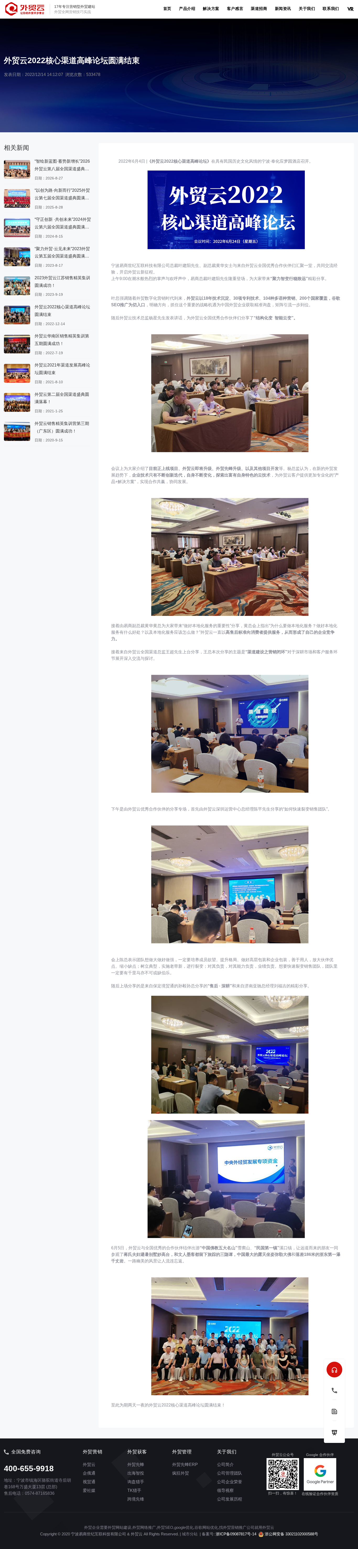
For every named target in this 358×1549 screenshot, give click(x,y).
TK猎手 (134, 1490)
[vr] (350, 8)
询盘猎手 (135, 1482)
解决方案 (211, 8)
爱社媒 (89, 1490)
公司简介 (225, 1464)
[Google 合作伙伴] (320, 1474)
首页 (167, 8)
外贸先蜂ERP (185, 1464)
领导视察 (225, 1490)
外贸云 (89, 1464)
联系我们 (331, 8)
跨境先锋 (135, 1499)
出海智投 (135, 1473)
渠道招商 (259, 8)
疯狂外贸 (180, 1473)
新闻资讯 (283, 8)
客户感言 (235, 8)
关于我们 (307, 8)
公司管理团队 (229, 1473)
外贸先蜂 (135, 1464)
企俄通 (89, 1473)
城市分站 (190, 1534)
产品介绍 (187, 8)
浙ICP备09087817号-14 (236, 1534)
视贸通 (89, 1482)
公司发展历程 (229, 1499)
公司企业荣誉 (229, 1482)
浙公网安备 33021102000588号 (291, 1534)
